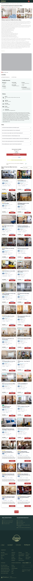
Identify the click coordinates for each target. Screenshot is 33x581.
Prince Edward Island (5, 571)
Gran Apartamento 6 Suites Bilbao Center (23, 294)
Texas (27, 552)
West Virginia (28, 557)
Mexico (13, 565)
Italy (12, 571)
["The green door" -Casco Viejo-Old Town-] (24, 354)
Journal (2, 558)
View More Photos (4, 17)
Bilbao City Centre (22, 3)
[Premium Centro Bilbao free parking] (8, 309)
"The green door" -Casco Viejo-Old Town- (24, 362)
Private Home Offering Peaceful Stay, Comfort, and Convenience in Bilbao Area (8, 497)
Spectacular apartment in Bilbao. (23, 248)
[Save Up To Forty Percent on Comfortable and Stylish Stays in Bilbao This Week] (8, 445)
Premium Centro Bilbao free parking (8, 316)
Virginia (27, 555)
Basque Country (14, 3)
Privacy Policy (24, 569)
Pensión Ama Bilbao (5, 203)
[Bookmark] (2, 9)
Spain (10, 3)
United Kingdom (14, 568)
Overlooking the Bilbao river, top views (8, 361)
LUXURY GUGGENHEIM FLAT (23, 383)
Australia (13, 566)
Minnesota (13, 558)
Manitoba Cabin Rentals (5, 569)
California (13, 552)
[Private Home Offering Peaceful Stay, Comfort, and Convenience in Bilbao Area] (8, 490)
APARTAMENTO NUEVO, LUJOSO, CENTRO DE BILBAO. (23, 204)
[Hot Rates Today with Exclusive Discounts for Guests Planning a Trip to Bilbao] (24, 467)
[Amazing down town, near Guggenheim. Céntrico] (8, 400)
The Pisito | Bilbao (5, 180)
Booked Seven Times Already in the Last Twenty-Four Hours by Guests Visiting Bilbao (8, 474)
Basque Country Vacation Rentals (7, 522)
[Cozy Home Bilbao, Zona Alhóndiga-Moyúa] (8, 242)
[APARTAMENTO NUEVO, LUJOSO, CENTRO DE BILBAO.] (24, 197)
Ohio (19, 557)
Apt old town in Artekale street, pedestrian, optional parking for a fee (24, 226)
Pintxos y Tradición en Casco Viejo (23, 406)
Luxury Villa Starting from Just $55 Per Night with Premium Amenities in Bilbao (24, 497)
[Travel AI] (4, 577)
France (13, 569)
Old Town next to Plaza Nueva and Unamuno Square (8, 339)
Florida (13, 555)
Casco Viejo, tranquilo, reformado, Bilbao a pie (8, 226)
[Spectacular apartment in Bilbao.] (24, 242)
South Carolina (21, 560)
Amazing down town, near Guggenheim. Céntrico (6, 407)
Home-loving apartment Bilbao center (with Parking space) (24, 316)
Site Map (30, 569)
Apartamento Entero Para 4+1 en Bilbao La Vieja (23, 271)
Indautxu (21, 205)
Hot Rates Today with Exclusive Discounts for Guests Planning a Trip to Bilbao (24, 474)
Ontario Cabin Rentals (5, 566)
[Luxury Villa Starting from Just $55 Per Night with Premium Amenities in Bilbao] (24, 490)
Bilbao (18, 3)
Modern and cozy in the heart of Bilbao (8, 383)
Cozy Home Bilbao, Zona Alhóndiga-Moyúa (8, 249)
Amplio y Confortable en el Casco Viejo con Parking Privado (8, 294)
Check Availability (16, 154)
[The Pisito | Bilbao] (8, 174)
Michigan (13, 560)
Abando (21, 318)
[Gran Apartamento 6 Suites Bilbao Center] (24, 287)
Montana (20, 552)
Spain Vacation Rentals (6, 523)
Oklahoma (20, 558)
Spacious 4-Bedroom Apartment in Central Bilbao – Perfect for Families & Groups (8, 429)
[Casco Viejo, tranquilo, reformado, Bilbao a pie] (8, 219)
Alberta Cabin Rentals (5, 568)
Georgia (13, 557)
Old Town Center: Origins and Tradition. (24, 338)
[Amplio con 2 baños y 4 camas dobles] (8, 264)
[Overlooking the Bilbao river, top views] (8, 354)
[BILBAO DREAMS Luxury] (24, 174)
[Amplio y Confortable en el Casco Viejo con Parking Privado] (8, 287)
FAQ (2, 557)
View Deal (12, 212)
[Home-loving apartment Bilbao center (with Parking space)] (24, 309)
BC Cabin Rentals (4, 565)
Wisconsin (27, 558)
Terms (27, 569)
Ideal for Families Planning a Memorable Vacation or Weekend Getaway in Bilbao (23, 452)
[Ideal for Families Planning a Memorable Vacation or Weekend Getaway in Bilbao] (24, 445)
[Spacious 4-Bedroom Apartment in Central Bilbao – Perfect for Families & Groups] (8, 422)
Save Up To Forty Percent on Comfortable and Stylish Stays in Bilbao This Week (7, 452)
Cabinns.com (26, 570)
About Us (2, 555)
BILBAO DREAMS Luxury (22, 180)
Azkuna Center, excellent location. (23, 428)
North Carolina (21, 555)
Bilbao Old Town (6, 204)
